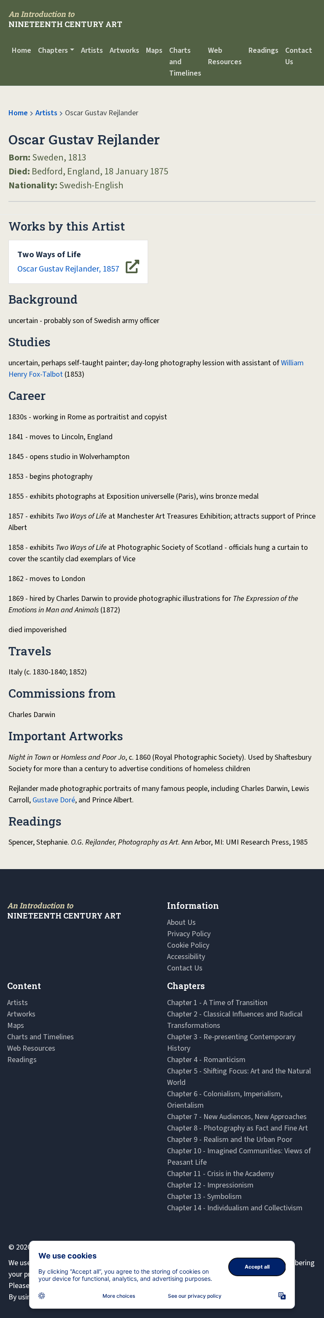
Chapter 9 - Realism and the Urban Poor (229, 1139)
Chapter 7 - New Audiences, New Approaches (237, 1116)
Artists (92, 50)
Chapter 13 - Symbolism (204, 1196)
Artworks (124, 50)
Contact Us (298, 56)
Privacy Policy (189, 934)
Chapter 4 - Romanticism (206, 1059)
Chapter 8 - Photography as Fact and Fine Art (237, 1128)
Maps (154, 50)
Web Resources (225, 56)
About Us (181, 922)
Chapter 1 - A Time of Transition (217, 1002)
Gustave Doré (53, 800)
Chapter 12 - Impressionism (210, 1185)
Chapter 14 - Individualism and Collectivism (234, 1208)
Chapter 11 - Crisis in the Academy (220, 1174)
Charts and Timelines (185, 62)
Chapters (53, 50)
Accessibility (186, 956)
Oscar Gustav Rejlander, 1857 (68, 262)
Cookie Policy (188, 945)
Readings (263, 50)
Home (21, 50)
